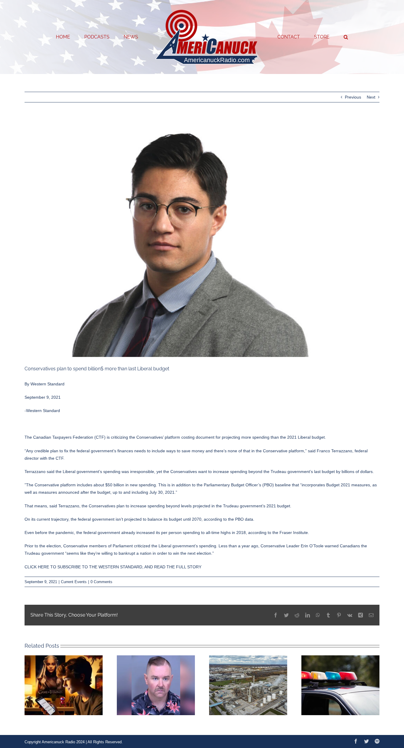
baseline (283, 484)
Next (371, 97)
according (213, 519)
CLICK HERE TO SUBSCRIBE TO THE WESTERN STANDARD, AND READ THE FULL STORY (113, 566)
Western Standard (47, 384)
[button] (322, 37)
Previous (353, 97)
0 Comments (101, 582)
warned (332, 545)
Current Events (74, 582)
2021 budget (278, 506)
